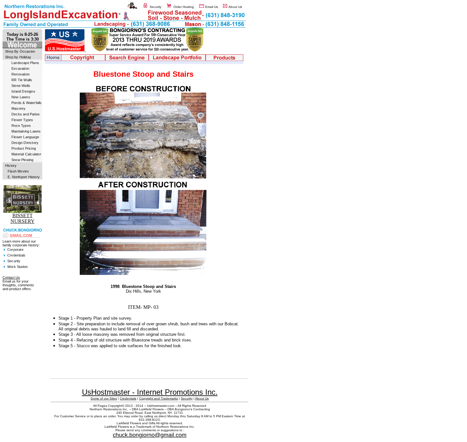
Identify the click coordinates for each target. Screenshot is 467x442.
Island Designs (23, 91)
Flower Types (22, 120)
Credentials (16, 255)
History (11, 165)
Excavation (20, 68)
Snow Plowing (22, 160)
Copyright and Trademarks (158, 398)
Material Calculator (26, 154)
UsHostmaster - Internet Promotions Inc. (150, 392)
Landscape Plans (25, 63)
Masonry (18, 108)
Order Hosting (183, 7)
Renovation (20, 74)
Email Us (211, 7)
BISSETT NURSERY (22, 218)
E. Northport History (24, 177)
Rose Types (21, 125)
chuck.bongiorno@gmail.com (149, 435)
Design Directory (24, 143)
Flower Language (25, 137)
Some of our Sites (104, 398)
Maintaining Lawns (26, 131)
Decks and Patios (25, 114)
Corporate (15, 249)
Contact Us (11, 277)
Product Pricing (23, 148)
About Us (235, 7)
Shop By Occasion (20, 51)
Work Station (17, 267)
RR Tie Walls (21, 80)
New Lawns (20, 97)
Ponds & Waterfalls (26, 103)
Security (155, 7)
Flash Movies (18, 171)
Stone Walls (20, 86)
